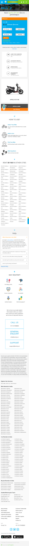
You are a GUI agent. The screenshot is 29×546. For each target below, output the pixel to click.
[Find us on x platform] (14, 529)
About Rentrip (4, 508)
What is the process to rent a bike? (9, 237)
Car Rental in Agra (18, 439)
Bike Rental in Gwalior (18, 402)
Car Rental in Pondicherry (6, 466)
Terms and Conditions (6, 516)
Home (12, 13)
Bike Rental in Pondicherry (19, 418)
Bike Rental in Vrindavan (6, 434)
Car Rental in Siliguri (18, 469)
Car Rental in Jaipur (5, 455)
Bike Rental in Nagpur (5, 415)
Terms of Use (19, 512)
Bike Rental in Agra (18, 388)
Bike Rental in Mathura (5, 413)
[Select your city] (26, 2)
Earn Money (16, 109)
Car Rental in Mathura (5, 461)
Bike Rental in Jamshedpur (6, 407)
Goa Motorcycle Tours (18, 499)
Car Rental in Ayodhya (18, 440)
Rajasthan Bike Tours (5, 496)
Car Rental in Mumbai (18, 461)
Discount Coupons (20, 516)
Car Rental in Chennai (5, 445)
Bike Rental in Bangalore (6, 392)
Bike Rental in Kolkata (18, 408)
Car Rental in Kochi (4, 457)
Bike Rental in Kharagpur (19, 407)
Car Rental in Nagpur (5, 462)
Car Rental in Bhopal (18, 442)
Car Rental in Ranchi (5, 469)
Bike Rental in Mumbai (18, 413)
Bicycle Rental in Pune (18, 489)
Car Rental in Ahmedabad (6, 440)
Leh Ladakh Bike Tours (5, 494)
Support (17, 518)
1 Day (4, 42)
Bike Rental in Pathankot (19, 417)
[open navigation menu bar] (1, 2)
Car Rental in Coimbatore (19, 445)
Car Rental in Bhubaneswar (6, 444)
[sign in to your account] (21, 2)
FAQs (28, 221)
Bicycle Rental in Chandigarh (20, 483)
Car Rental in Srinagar (18, 471)
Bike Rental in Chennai (5, 395)
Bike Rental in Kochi (5, 408)
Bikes (15, 13)
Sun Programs (11, 545)
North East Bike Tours (18, 496)
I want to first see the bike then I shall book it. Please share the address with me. (14, 252)
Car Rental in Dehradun (5, 447)
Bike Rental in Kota (4, 410)
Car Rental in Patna (18, 464)
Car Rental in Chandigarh (19, 444)
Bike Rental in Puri (18, 420)
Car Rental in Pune (4, 467)
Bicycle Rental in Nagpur (6, 489)
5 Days (10, 42)
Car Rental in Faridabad (5, 449)
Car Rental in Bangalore (5, 442)
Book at (4, 22)
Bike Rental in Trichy (18, 428)
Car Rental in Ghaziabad (19, 449)
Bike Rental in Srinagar (5, 427)
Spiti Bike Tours (17, 494)
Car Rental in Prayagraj (19, 466)
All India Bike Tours (5, 499)
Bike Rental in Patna (5, 418)
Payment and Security (6, 514)
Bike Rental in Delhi (18, 397)
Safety (17, 514)
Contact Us (18, 520)
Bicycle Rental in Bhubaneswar (7, 483)
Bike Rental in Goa (4, 400)
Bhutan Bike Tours (17, 498)
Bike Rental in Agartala (5, 388)
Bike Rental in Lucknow (5, 412)
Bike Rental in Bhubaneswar (6, 393)
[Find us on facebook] (11, 529)
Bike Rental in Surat (18, 427)
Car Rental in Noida (5, 464)
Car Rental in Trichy (5, 474)
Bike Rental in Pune (5, 420)
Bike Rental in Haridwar (5, 403)
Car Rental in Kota (4, 459)
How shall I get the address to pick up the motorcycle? (13, 260)
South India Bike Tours (5, 501)
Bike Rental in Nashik (18, 415)
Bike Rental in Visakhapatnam (20, 432)
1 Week (14, 42)
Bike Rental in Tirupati (5, 428)
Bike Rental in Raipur (5, 422)
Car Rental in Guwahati (5, 452)
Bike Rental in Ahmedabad (6, 390)
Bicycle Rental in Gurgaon (6, 486)
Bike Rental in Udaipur (5, 430)
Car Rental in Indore (18, 454)
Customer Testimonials (21, 508)
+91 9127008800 (20, 525)
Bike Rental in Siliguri (5, 425)
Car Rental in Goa (4, 450)
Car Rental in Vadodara (5, 476)
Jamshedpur (20, 13)
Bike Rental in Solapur (18, 425)
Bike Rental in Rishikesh (5, 423)
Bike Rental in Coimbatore (19, 395)
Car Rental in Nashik (18, 462)
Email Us (3, 525)
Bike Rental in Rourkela (19, 423)
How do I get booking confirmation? (10, 263)
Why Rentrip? (4, 510)
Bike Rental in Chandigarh (19, 393)
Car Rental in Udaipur (18, 474)
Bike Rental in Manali (18, 412)
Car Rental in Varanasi (18, 476)
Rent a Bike (3, 383)
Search (6, 37)
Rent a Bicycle (13, 383)
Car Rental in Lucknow (18, 459)
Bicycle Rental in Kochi (18, 486)
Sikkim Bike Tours (4, 498)
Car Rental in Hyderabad (6, 454)
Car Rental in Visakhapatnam (6, 477)
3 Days (7, 42)
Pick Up (4, 26)
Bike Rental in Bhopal (18, 392)
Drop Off (4, 32)
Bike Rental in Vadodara (19, 430)
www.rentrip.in (10, 240)
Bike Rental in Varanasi (5, 432)
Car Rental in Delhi (18, 447)
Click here (14, 48)
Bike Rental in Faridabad (6, 398)
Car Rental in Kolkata (18, 457)
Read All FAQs (4, 266)
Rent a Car (8, 383)
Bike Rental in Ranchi (18, 422)
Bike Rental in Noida (5, 417)
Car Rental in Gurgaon (18, 450)
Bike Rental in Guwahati (5, 402)
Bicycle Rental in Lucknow (6, 488)
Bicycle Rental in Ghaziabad (19, 484)
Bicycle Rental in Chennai (6, 484)
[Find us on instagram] (17, 529)
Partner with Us (19, 510)
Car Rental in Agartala (5, 439)
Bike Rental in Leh (17, 410)
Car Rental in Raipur (18, 467)
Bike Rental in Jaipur (18, 405)
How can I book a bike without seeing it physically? (12, 256)
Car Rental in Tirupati (18, 472)
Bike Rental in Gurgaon (19, 400)
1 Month (17, 42)
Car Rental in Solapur (5, 471)
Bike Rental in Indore (5, 405)
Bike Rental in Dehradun (6, 397)
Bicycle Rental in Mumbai (19, 488)
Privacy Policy (4, 518)
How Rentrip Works (5, 512)
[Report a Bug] (1, 545)
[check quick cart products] (23, 2)
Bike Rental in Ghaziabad (19, 398)
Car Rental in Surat (4, 472)
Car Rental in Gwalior (18, 452)
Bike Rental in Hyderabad (19, 403)
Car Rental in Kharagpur (19, 455)
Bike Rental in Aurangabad (19, 390)
